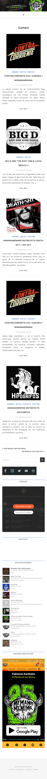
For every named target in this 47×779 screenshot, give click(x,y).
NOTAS (23, 72)
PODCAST (29, 770)
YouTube (31, 237)
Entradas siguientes (32, 451)
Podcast (31, 72)
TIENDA (35, 770)
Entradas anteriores (15, 448)
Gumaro (15, 72)
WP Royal (28, 767)
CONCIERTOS (20, 770)
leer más (23, 109)
